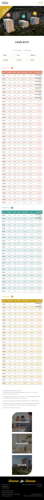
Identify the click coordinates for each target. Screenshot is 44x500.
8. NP (15, 92)
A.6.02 (3, 161)
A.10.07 (4, 202)
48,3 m (24, 130)
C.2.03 (3, 304)
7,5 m (31, 316)
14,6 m (30, 111)
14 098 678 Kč (38, 214)
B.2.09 (3, 231)
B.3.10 (3, 247)
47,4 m (25, 335)
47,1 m (24, 148)
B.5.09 (3, 278)
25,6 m (30, 85)
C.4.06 (3, 351)
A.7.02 (3, 174)
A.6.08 (3, 167)
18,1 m (30, 108)
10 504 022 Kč (38, 75)
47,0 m (24, 133)
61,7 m (25, 320)
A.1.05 (3, 101)
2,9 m (31, 234)
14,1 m (30, 82)
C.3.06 (3, 339)
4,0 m (30, 167)
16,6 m (30, 120)
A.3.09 (3, 133)
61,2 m (25, 269)
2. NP (15, 75)
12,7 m (30, 123)
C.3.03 (3, 332)
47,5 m (25, 310)
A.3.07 (3, 126)
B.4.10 (3, 262)
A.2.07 (3, 111)
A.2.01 (3, 75)
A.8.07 (3, 186)
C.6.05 (3, 373)
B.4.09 (3, 259)
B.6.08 (3, 288)
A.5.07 (3, 78)
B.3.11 (3, 250)
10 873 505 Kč (38, 81)
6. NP (15, 82)
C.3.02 (3, 329)
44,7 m (25, 326)
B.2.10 (3, 234)
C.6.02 (3, 367)
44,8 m (25, 351)
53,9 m (25, 316)
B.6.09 (3, 291)
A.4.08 (3, 145)
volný (40, 76)
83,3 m (24, 95)
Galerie (22, 465)
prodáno (39, 101)
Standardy (22, 443)
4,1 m (31, 383)
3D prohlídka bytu (35, 497)
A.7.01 (3, 171)
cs (37, 2)
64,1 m (24, 136)
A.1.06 (3, 104)
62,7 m (25, 342)
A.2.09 (3, 117)
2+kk (10, 78)
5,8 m (30, 114)
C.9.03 (3, 307)
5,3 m (30, 148)
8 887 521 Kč (38, 88)
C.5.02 (3, 354)
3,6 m (30, 78)
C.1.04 (3, 316)
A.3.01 (3, 120)
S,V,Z (19, 215)
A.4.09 (3, 148)
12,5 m (30, 136)
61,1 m (25, 253)
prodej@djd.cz (5, 486)
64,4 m (24, 120)
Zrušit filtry (28, 50)
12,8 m (31, 361)
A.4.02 (3, 139)
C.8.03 (3, 383)
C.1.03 (3, 313)
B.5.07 (3, 272)
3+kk (10, 75)
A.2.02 (3, 108)
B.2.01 (3, 225)
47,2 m (24, 167)
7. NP (15, 85)
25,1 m (30, 95)
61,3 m (25, 237)
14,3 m (31, 228)
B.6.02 (3, 218)
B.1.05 (3, 221)
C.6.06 (3, 376)
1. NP (15, 101)
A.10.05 (4, 98)
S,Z (18, 75)
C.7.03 (3, 379)
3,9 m (30, 133)
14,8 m (30, 126)
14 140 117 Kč (38, 91)
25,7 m (31, 215)
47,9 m (24, 123)
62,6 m (25, 329)
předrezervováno (37, 89)
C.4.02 (3, 342)
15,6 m (31, 225)
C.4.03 (3, 345)
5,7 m (31, 269)
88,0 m (25, 215)
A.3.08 (3, 130)
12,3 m (30, 75)
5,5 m (30, 88)
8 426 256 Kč (38, 303)
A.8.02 (3, 183)
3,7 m (31, 262)
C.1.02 (3, 310)
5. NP (15, 78)
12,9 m (31, 339)
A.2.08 (3, 114)
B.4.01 (3, 253)
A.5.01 (3, 152)
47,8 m (24, 174)
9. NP (15, 95)
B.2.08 (3, 228)
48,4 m (24, 88)
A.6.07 (3, 164)
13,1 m (31, 373)
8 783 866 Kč (38, 78)
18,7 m (31, 342)
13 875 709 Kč (38, 84)
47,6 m (25, 323)
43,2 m (25, 221)
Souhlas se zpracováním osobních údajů (11, 494)
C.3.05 (3, 335)
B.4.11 (3, 266)
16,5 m (30, 152)
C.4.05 (3, 348)
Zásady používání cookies (7, 492)
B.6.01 (3, 281)
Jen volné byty (18, 50)
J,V (19, 310)
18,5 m (31, 329)
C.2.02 (3, 320)
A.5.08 (3, 158)
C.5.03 (3, 357)
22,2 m (31, 221)
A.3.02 (3, 123)
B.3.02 (3, 240)
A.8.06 (3, 92)
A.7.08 (3, 177)
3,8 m (30, 145)
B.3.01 (3, 237)
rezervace (38, 342)
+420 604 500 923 (6, 488)
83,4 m (24, 85)
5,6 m (31, 281)
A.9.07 (3, 196)
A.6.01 (3, 82)
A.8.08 (3, 189)
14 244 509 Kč (38, 94)
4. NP (15, 136)
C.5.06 (3, 364)
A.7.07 (3, 88)
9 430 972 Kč (38, 306)
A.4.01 (3, 136)
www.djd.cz (39, 486)
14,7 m (31, 243)
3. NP (15, 120)
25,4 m (30, 92)
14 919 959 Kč (38, 218)
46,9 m (24, 117)
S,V (18, 108)
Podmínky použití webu (7, 495)
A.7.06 (3, 85)
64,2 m (24, 75)
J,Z (18, 78)
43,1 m (24, 101)
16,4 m (31, 354)
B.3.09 (3, 243)
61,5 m (25, 225)
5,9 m (30, 199)
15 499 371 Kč (38, 97)
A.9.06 (3, 193)
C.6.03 (3, 370)
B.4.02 (3, 256)
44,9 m (25, 313)
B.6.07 (3, 284)
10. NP (14, 98)
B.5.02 (3, 215)
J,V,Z (18, 85)
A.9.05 (3, 95)
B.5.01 (3, 269)
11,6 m (31, 310)
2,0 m (31, 345)
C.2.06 (3, 326)
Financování (22, 422)
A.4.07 (3, 142)
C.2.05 (3, 323)
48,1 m (24, 104)
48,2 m (24, 78)
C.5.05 (3, 361)
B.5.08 (3, 275)
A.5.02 (3, 155)
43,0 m (25, 240)
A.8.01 (3, 180)
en (39, 2)
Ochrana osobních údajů (7, 490)
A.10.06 (4, 199)
